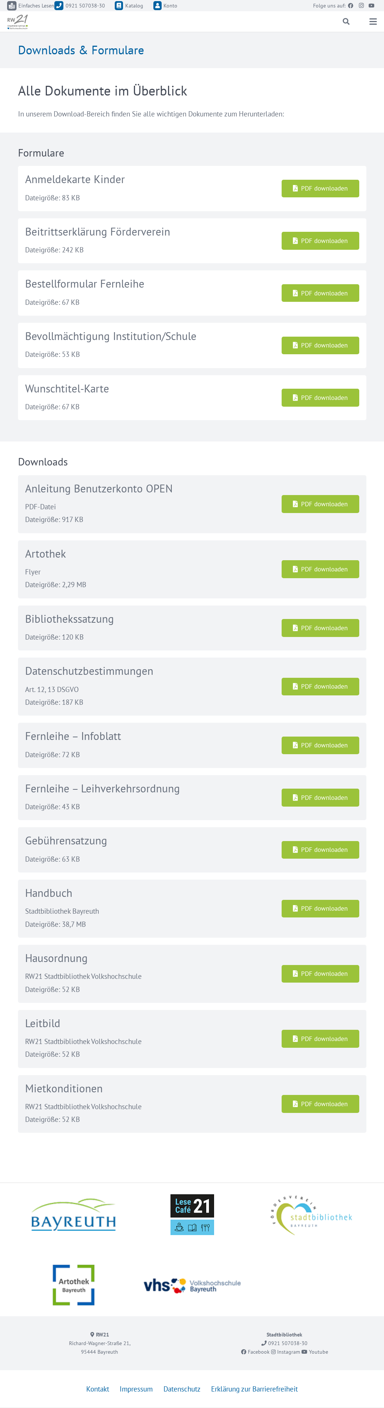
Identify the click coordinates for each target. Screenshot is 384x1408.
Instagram (288, 1351)
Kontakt (97, 1389)
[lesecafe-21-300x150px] (192, 1214)
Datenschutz (182, 1389)
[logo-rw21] (17, 21)
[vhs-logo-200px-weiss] (192, 1285)
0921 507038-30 (287, 1343)
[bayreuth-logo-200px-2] (73, 1214)
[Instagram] (361, 5)
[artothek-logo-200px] (73, 1285)
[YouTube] (371, 5)
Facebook (258, 1351)
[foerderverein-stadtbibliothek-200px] (310, 1214)
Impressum (136, 1389)
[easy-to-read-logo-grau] (11, 5)
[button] (346, 21)
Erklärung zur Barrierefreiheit (254, 1389)
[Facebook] (350, 5)
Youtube (318, 1351)
